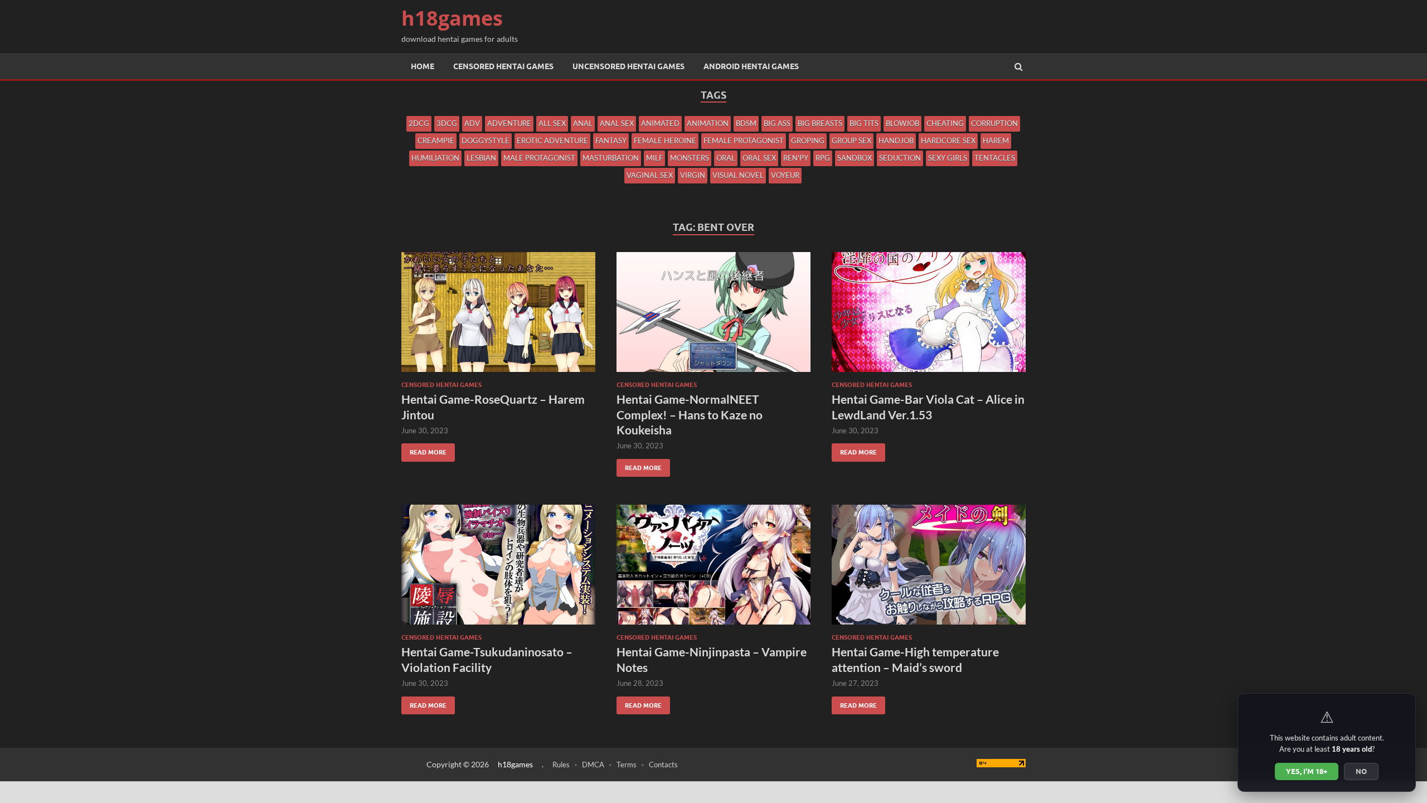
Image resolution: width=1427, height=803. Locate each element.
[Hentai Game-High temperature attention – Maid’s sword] (929, 569)
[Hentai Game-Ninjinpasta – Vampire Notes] (713, 569)
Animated (660, 123)
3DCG (446, 123)
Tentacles (994, 157)
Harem (996, 140)
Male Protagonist (539, 157)
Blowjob (902, 123)
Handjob (896, 140)
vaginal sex (650, 175)
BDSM (746, 123)
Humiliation (435, 157)
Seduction (900, 157)
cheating (945, 123)
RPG (823, 157)
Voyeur (785, 175)
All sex (552, 123)
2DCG (419, 123)
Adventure (509, 123)
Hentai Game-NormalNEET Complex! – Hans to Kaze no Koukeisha (690, 414)
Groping (807, 140)
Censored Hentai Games (503, 66)
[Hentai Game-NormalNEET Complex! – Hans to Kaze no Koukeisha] (713, 316)
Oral (725, 157)
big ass (777, 123)
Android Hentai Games (751, 66)
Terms (627, 764)
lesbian (481, 157)
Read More (423, 449)
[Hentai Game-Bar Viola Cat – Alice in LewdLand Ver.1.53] (929, 316)
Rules (561, 764)
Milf (654, 157)
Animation (708, 123)
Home (422, 66)
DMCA (593, 764)
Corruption (994, 123)
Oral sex (759, 157)
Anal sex (617, 123)
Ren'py (795, 157)
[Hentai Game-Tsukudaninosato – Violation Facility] (498, 569)
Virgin (692, 175)
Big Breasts (820, 123)
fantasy (611, 140)
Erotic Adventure (552, 140)
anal (583, 123)
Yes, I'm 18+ (1306, 771)
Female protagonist (743, 140)
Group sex (851, 140)
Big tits (864, 123)
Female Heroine (665, 140)
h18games (452, 18)
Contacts (663, 764)
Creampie (436, 140)
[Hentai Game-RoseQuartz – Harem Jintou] (498, 316)
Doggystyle (485, 140)
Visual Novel (738, 175)
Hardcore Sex (948, 140)
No (1361, 771)
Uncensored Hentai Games (628, 66)
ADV (472, 123)
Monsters (689, 157)
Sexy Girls (947, 157)
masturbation (611, 157)
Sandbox (854, 157)
